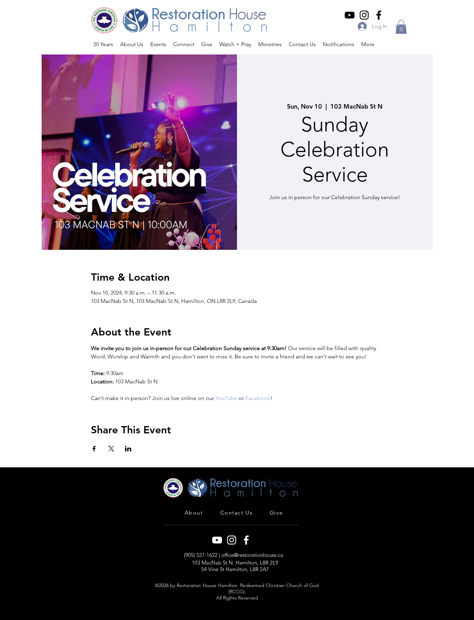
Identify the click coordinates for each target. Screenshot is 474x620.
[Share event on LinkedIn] (128, 448)
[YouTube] (350, 15)
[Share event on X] (111, 448)
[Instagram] (364, 15)
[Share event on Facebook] (94, 448)
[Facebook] (379, 15)
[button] (401, 27)
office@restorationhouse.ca (252, 555)
